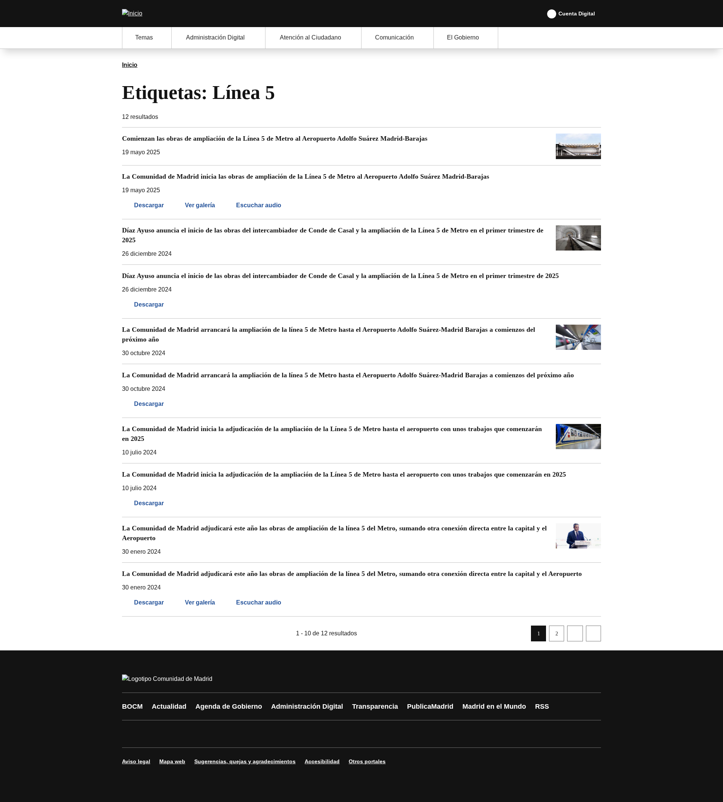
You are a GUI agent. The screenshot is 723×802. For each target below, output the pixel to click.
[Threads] (335, 733)
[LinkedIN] (222, 733)
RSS (542, 706)
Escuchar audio (258, 205)
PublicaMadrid (430, 706)
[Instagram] (155, 733)
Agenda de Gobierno (228, 706)
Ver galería (200, 205)
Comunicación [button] (394, 37)
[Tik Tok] (268, 733)
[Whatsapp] (245, 733)
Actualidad (169, 706)
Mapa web (172, 761)
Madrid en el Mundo (494, 706)
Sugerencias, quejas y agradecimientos (245, 761)
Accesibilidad (322, 761)
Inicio (129, 65)
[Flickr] (290, 733)
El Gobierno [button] (463, 37)
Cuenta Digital (576, 14)
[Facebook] (132, 733)
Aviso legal (136, 761)
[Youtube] (200, 733)
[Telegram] (313, 733)
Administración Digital (307, 706)
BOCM (132, 706)
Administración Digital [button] (215, 37)
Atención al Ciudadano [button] (310, 37)
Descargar (149, 205)
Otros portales (367, 761)
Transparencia (375, 706)
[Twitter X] (177, 733)
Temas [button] (144, 37)
